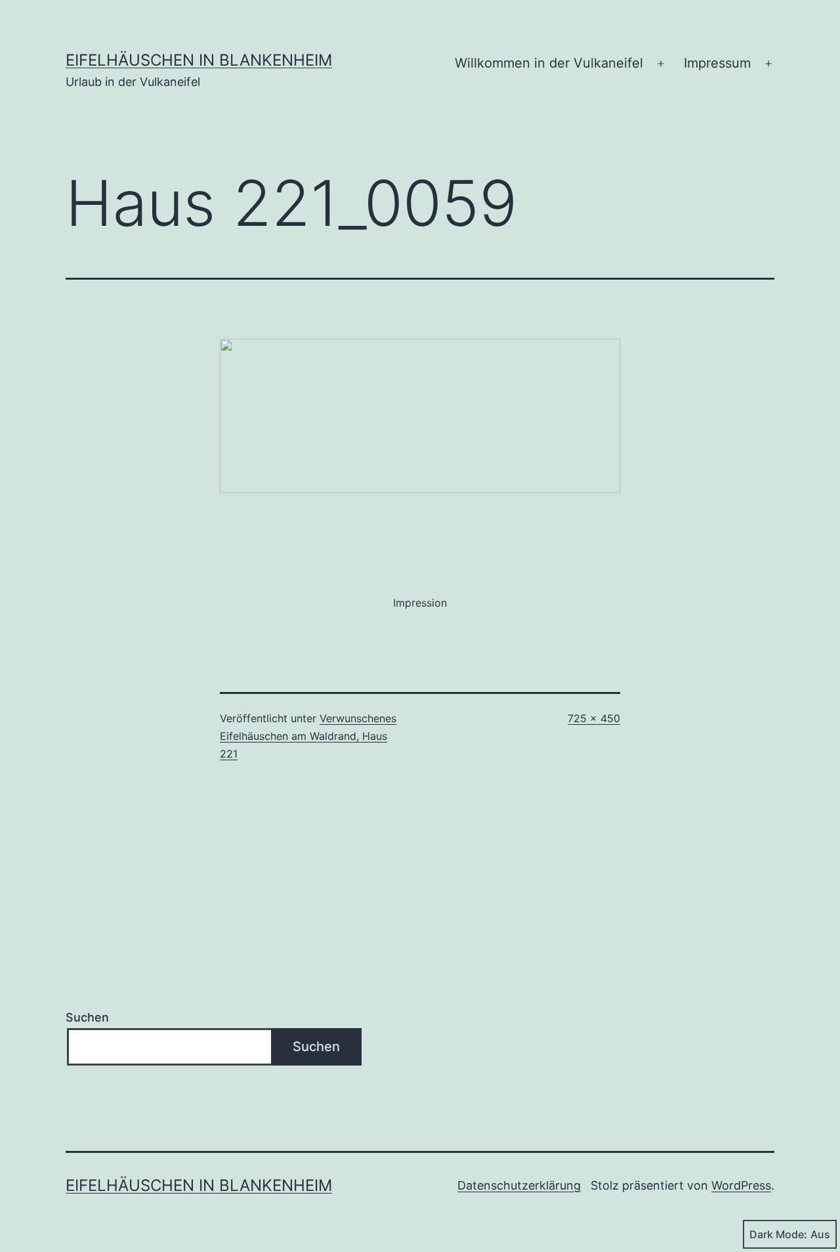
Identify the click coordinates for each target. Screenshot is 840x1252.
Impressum (717, 63)
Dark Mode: (778, 1234)
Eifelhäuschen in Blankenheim (199, 60)
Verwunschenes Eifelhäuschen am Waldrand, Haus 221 (308, 736)
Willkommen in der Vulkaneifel (549, 63)
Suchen (87, 1017)
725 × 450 (594, 718)
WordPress (741, 1185)
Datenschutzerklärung (519, 1185)
